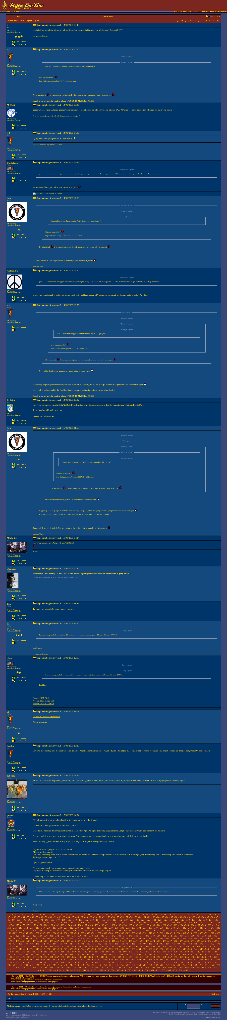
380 (116, 938)
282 (198, 930)
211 (9, 928)
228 (105, 928)
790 (102, 967)
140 (32, 922)
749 (82, 965)
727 (170, 962)
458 (133, 943)
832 (158, 970)
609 (139, 954)
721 (136, 962)
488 (91, 946)
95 (208, 917)
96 (212, 917)
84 (158, 917)
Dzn (9, 604)
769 (195, 965)
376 (94, 938)
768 (190, 965)
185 (74, 925)
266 (108, 930)
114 (97, 920)
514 (26, 949)
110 (75, 920)
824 (112, 970)
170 (201, 922)
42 (183, 914)
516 (37, 949)
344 (125, 936)
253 (34, 930)
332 (57, 936)
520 (60, 949)
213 (20, 928)
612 (156, 954)
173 (218, 922)
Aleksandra (12, 271)
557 (57, 951)
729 (181, 962)
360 (215, 936)
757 (128, 965)
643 (119, 957)
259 (68, 930)
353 (175, 936)
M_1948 (11, 105)
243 (190, 928)
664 (26, 959)
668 (49, 959)
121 (137, 920)
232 (128, 928)
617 (184, 954)
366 (37, 938)
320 (201, 933)
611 (150, 954)
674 (82, 959)
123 (148, 920)
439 (26, 943)
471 (207, 943)
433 (204, 941)
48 (210, 914)
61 (55, 917)
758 (133, 965)
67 (82, 917)
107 (58, 920)
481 (51, 946)
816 (67, 970)
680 (116, 959)
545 (201, 949)
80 (140, 917)
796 (136, 967)
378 (105, 938)
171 (207, 922)
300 (88, 933)
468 (190, 943)
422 (142, 941)
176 (23, 925)
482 (57, 946)
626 (23, 957)
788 (91, 967)
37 (161, 914)
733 (204, 962)
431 (192, 941)
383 (133, 938)
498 (147, 946)
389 (167, 938)
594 (54, 954)
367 (43, 938)
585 (215, 951)
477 (29, 946)
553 (34, 951)
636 (79, 957)
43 (187, 914)
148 (77, 922)
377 (99, 938)
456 (122, 943)
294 (54, 933)
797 (142, 967)
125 (160, 920)
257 (57, 930)
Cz (8, 25)
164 (167, 922)
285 (215, 930)
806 (192, 967)
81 (145, 917)
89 (181, 917)
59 (46, 917)
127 (171, 920)
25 (107, 914)
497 (142, 946)
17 (71, 914)
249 (12, 930)
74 (113, 917)
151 (94, 922)
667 (43, 959)
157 (128, 922)
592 (43, 954)
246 (207, 928)
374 (82, 938)
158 (133, 922)
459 (139, 943)
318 (190, 933)
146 (65, 922)
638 (91, 957)
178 (34, 925)
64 (68, 917)
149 (82, 922)
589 (26, 954)
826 (124, 970)
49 (214, 914)
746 (65, 965)
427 (170, 941)
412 (85, 941)
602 (99, 954)
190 (102, 925)
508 (204, 946)
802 (170, 967)
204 (181, 925)
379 (111, 938)
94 (203, 917)
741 (37, 965)
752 (99, 965)
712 (85, 962)
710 (74, 962)
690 (173, 959)
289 (26, 933)
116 (109, 920)
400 (17, 941)
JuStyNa (11, 776)
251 (23, 930)
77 (127, 917)
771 (207, 965)
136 (9, 922)
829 (141, 970)
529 (111, 949)
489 (96, 946)
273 (147, 930)
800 (159, 967)
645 (130, 957)
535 (145, 949)
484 (68, 946)
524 (82, 949)
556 (51, 951)
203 (175, 925)
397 (212, 938)
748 (77, 965)
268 (119, 930)
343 (119, 936)
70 (95, 917)
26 (111, 914)
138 (20, 922)
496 (136, 946)
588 (20, 954)
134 (210, 920)
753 (105, 965)
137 (15, 922)
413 (91, 941)
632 (57, 957)
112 (86, 920)
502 (170, 946)
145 (60, 922)
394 (195, 938)
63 (64, 917)
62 (59, 917)
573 (147, 951)
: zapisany (11, 31)
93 (199, 917)
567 (113, 951)
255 (46, 930)
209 (209, 925)
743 (49, 965)
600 (88, 954)
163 (162, 922)
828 (135, 970)
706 (51, 962)
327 (29, 936)
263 (91, 930)
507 (198, 946)
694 (195, 959)
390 (173, 938)
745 (60, 965)
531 (122, 949)
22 (93, 914)
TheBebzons (12, 163)
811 (39, 970)
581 (192, 951)
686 (150, 959)
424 (153, 941)
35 (152, 914)
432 (198, 941)
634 (68, 957)
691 (178, 959)
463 (162, 943)
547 (212, 949)
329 (40, 936)
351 (164, 936)
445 (60, 943)
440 (32, 943)
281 (192, 930)
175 (17, 925)
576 (164, 951)
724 (153, 962)
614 (167, 954)
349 (153, 936)
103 (35, 920)
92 (194, 917)
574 (153, 951)
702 (29, 962)
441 (37, 943)
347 (142, 936)
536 (150, 949)
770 (201, 965)
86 (167, 917)
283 (204, 930)
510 (215, 946)
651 (164, 957)
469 (195, 943)
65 (73, 917)
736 (9, 965)
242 (184, 928)
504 (181, 946)
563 (91, 951)
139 (26, 922)
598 (77, 954)
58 (42, 917)
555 (46, 951)
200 (159, 925)
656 (192, 957)
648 (147, 957)
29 (125, 914)
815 (62, 970)
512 (15, 949)
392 (184, 938)
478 (34, 946)
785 (74, 967)
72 (104, 917)
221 (65, 928)
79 (136, 917)
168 (190, 922)
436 (9, 943)
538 (162, 949)
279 (181, 930)
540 (173, 949)
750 (88, 965)
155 (116, 922)
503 (175, 946)
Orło (9, 198)
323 (218, 933)
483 (62, 946)
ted (8, 133)
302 (99, 933)
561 (79, 951)
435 (215, 941)
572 (142, 951)
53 (19, 917)
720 (130, 962)
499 (153, 946)
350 (159, 936)
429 (181, 941)
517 (43, 949)
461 (150, 943)
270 (130, 930)
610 (145, 954)
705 (46, 962)
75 (118, 917)
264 (96, 930)
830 (146, 970)
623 (218, 954)
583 (204, 951)
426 (164, 941)
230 (116, 928)
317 (184, 933)
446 (65, 943)
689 (167, 959)
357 (198, 936)
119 (126, 920)
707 (57, 962)
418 (119, 941)
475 (17, 946)
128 (176, 920)
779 (40, 967)
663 (20, 959)
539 (167, 949)
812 (45, 970)
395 (201, 938)
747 (71, 965)
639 (96, 957)
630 (46, 957)
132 (199, 920)
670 (60, 959)
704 (40, 962)
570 (130, 951)
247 (212, 928)
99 (13, 920)
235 (145, 928)
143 (49, 922)
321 (207, 933)
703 (34, 962)
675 (88, 959)
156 (122, 922)
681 (122, 959)
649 (153, 957)
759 (139, 965)
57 (37, 917)
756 (122, 965)
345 (130, 936)
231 (122, 928)
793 (119, 967)
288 (20, 933)
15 (62, 914)
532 (128, 949)
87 (172, 917)
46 (201, 914)
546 (207, 949)
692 (184, 959)
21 (89, 914)
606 (122, 954)
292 (43, 933)
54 (24, 917)
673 (77, 959)
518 (49, 949)
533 (133, 949)
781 (51, 967)
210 (215, 925)
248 (218, 928)
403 (34, 941)
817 (73, 970)
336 (79, 936)
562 (85, 951)
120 (131, 920)
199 (153, 925)
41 (178, 914)
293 (49, 933)
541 (178, 949)
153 (105, 922)
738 (20, 965)
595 (60, 954)
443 (49, 943)
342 (113, 936)
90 (185, 917)
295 (60, 933)
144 (54, 922)
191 (108, 925)
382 (128, 938)
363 (20, 938)
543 (190, 949)
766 (178, 965)
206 (192, 925)
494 (125, 946)
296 (65, 933)
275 (159, 930)
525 (88, 949)
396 (207, 938)
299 (82, 933)
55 (28, 917)
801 (164, 967)
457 (128, 943)
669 (54, 959)
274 (153, 930)
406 (51, 941)
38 (165, 914)
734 (209, 962)
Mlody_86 (12, 538)
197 (142, 925)
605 (116, 954)
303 (105, 933)
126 (165, 920)
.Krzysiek (11, 569)
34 (147, 914)
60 (51, 917)
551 (23, 951)
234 (139, 928)
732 (198, 962)
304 (111, 933)
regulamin (9, 1017)
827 (129, 970)
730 (187, 962)
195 (130, 925)
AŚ (8, 49)
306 (122, 933)
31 (134, 914)
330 (46, 936)
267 (113, 930)
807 (198, 967)
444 (54, 943)
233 (133, 928)
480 (46, 946)
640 (102, 957)
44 (192, 914)
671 (65, 959)
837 (186, 970)
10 (39, 914)
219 (54, 928)
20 (84, 914)
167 (184, 922)
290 (32, 933)
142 (43, 922)
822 (101, 970)
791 (108, 967)
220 (60, 928)
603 (105, 954)
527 (99, 949)
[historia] (44, 1015)
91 (190, 917)
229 (111, 928)
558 (62, 951)
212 (15, 928)
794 (125, 967)
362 (15, 938)
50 (219, 914)
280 (187, 930)
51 (10, 917)
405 (46, 941)
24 (102, 914)
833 (163, 970)
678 (105, 959)
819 (84, 970)
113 (92, 920)
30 (129, 914)
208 (204, 925)
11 (44, 914)
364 (26, 938)
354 (181, 936)
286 (9, 933)
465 (173, 943)
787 (85, 967)
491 (108, 946)
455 (116, 943)
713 (91, 962)
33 (143, 914)
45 (196, 914)
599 (82, 954)
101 (24, 920)
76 (122, 917)
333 (62, 936)
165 (173, 922)
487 (85, 946)
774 (12, 967)
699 (12, 962)
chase (9, 658)
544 (195, 949)
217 (43, 928)
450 (88, 943)
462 (156, 943)
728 (175, 962)
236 (150, 928)
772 (212, 965)
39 (170, 914)
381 (122, 938)
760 (145, 965)
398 (218, 938)
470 (201, 943)
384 (139, 938)
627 (29, 957)
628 (34, 957)
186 (79, 925)
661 (9, 959)
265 (102, 930)
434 (209, 941)
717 (113, 962)
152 (99, 922)
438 (20, 943)
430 (187, 941)
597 (71, 954)
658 (204, 957)
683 (133, 959)
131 (193, 920)
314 (167, 933)
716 (108, 962)
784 (68, 967)
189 (96, 925)
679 (111, 959)
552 (29, 951)
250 (17, 930)
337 (85, 936)
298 (77, 933)
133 (205, 920)
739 (26, 965)
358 (204, 936)
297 (71, 933)
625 (17, 957)
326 (23, 936)
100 (18, 920)
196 (136, 925)
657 (198, 957)
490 (102, 946)
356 (192, 936)
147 (71, 922)
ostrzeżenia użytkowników (21, 1017)
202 (170, 925)
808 (204, 967)
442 (43, 943)
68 (86, 917)
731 (192, 962)
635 (74, 957)
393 (190, 938)
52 (15, 917)
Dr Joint (11, 400)
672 (71, 959)
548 (218, 949)
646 (136, 957)
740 (32, 965)
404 (40, 941)
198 (147, 925)
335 (74, 936)
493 (119, 946)
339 (96, 936)
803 (175, 967)
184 (68, 925)
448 (77, 943)
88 (176, 917)
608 (133, 954)
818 (79, 970)
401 (23, 941)
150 (88, 922)
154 (111, 922)
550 (17, 951)
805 (187, 967)
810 (215, 967)
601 (94, 954)
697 (212, 959)
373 (77, 938)
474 (12, 946)
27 (116, 914)
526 (94, 949)
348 (147, 936)
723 (147, 962)
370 (60, 938)
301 (94, 933)
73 (109, 917)
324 (12, 936)
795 (130, 967)
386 (150, 938)
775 (17, 967)
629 (40, 957)
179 (40, 925)
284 (209, 930)
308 (133, 933)
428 (175, 941)
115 (103, 920)
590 (32, 954)
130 (188, 920)
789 (96, 967)
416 (108, 941)
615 (173, 954)
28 (120, 914)
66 (77, 917)
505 (187, 946)
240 (173, 928)
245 (201, 928)
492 (113, 946)
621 (207, 954)
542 (184, 949)
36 (156, 914)
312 (156, 933)
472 (212, 943)
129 (182, 920)
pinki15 (10, 815)
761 (150, 965)
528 (105, 949)
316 (178, 933)
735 (215, 962)
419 (125, 941)
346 (136, 936)
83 (154, 917)
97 (217, 917)
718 (119, 962)
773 (218, 965)
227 (99, 928)
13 (53, 914)
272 (142, 930)
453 (105, 943)
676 (94, 959)
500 (159, 946)
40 (174, 914)
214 (26, 928)
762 (156, 965)
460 (145, 943)
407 (57, 941)
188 (91, 925)
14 (57, 914)
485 (74, 946)
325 (17, 936)
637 (85, 957)
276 (164, 930)
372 (71, 938)
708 (62, 962)
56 (33, 917)
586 (9, 954)
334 (68, 936)
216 (37, 928)
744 (54, 965)
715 (102, 962)
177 (29, 925)
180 (46, 925)
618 (190, 954)
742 (43, 965)
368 (49, 938)
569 (125, 951)
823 (107, 970)
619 (195, 954)
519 (54, 949)
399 (12, 941)
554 (40, 951)
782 (57, 967)
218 (49, 928)
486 (79, 946)
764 (167, 965)
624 (12, 957)
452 (99, 943)
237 (156, 928)
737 (15, 965)
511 (9, 949)
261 (79, 930)
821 (96, 970)
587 (15, 954)
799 (153, 967)
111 (80, 920)
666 (37, 959)
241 (178, 928)
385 (145, 938)
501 (164, 946)
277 (170, 930)
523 (77, 949)
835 (175, 970)
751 (94, 965)
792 (113, 967)
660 (215, 957)
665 (32, 959)
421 (136, 941)
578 (175, 951)
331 (51, 936)
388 (162, 938)
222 (71, 928)
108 (63, 920)
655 (187, 957)
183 (62, 925)
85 (163, 917)
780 (46, 967)
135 (216, 920)
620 (201, 954)
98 (9, 920)
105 (47, 920)
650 (159, 957)
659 (209, 957)
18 (75, 914)
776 (23, 967)
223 (77, 928)
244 (195, 928)
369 (54, 938)
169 (195, 922)
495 (130, 946)
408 (62, 941)
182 (57, 925)
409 (68, 941)
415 (102, 941)
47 (205, 914)
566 (108, 951)
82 (149, 917)
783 (62, 967)
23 (98, 914)
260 (74, 930)
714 (96, 962)
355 (187, 936)
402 (29, 941)
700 (17, 962)
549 (12, 951)
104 (41, 920)
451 (94, 943)
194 (125, 925)
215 (32, 928)
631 (51, 957)
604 (111, 954)
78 (131, 917)
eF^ (9, 712)
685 (145, 959)
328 (34, 936)
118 (120, 920)
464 (167, 943)
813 (50, 970)
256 (51, 930)
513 (20, 949)
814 (56, 970)
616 (178, 954)
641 (108, 957)
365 (32, 938)
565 (102, 951)
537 (156, 949)
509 (209, 946)
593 (49, 954)
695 (201, 959)
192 (113, 925)
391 (178, 938)
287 (15, 933)
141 (37, 922)
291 (37, 933)
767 (184, 965)
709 (68, 962)
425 (159, 941)
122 (143, 920)
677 (99, 959)
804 (181, 967)
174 (12, 925)
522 (71, 949)
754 (111, 965)
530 (116, 949)
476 (23, 946)
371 (65, 938)
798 (147, 967)
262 (85, 930)
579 (181, 951)
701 (23, 962)
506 (192, 946)
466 (178, 943)
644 (125, 957)
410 (74, 941)
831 (152, 970)
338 (91, 936)
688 (162, 959)
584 (209, 951)
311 (150, 933)
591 (37, 954)
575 (159, 951)
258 (62, 930)
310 (145, 933)
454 (111, 943)
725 (159, 962)
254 (40, 930)
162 (156, 922)
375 (88, 938)
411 (79, 941)
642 (113, 957)
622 (212, 954)
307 (128, 933)
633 (62, 957)
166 (178, 922)
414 (96, 941)
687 (156, 959)
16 (66, 914)
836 (180, 970)
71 (100, 917)
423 (147, 941)
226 (94, 928)
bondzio (10, 746)
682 (128, 959)
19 (80, 914)
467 (184, 943)
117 (114, 920)
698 (218, 959)
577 (170, 951)
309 (139, 933)
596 (65, 954)
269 (125, 930)
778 (34, 967)
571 (136, 951)
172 (212, 922)
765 (173, 965)
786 (79, 967)
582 (198, 951)
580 (187, 951)
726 (164, 962)
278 (175, 930)
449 (82, 943)
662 (15, 959)
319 (195, 933)
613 (162, 954)
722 (142, 962)
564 (96, 951)
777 (29, 967)
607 (128, 954)
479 (40, 946)
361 (9, 938)
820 (90, 970)
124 (154, 920)
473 (218, 943)
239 (167, 928)
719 (125, 962)
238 (162, 928)
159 (139, 922)
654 (181, 957)
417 (113, 941)
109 (69, 920)
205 (187, 925)
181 (51, 925)
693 (190, 959)
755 (116, 965)
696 (207, 959)
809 (209, 967)
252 (29, 930)
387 (156, 938)
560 (74, 951)
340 (102, 936)
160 (145, 922)
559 (68, 951)
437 (15, 943)
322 (212, 933)
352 (170, 936)
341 (108, 936)
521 (65, 949)
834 (169, 970)
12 (48, 914)
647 (142, 957)
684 (139, 959)
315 (173, 933)
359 (209, 936)
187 (85, 925)
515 (32, 949)
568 (119, 951)
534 (139, 949)
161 (150, 922)
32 (138, 914)
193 (119, 925)
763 (162, 965)
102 (30, 920)
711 (79, 962)
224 (82, 928)
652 (170, 957)
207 (198, 925)
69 (91, 917)
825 (118, 970)
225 (88, 928)
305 (116, 933)
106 (52, 920)
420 (130, 941)
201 (164, 925)
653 (175, 957)
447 (71, 943)
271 (136, 930)
